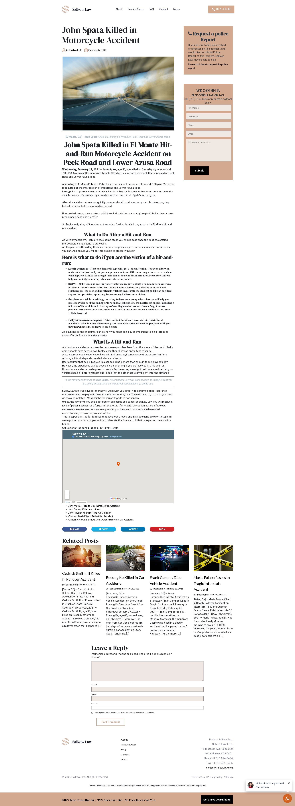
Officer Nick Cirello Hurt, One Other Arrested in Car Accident (101, 519)
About (119, 9)
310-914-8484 (222, 9)
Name (94, 685)
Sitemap (228, 776)
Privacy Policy (214, 776)
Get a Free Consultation (216, 799)
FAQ (151, 9)
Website (94, 704)
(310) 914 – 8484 (109, 427)
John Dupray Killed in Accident (84, 509)
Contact (163, 9)
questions (109, 409)
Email (93, 694)
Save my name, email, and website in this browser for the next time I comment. (124, 713)
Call (64, 427)
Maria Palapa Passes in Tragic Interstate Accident (212, 583)
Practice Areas (135, 9)
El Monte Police (86, 184)
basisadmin (75, 50)
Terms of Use (198, 776)
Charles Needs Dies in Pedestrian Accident (90, 516)
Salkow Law (68, 390)
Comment (95, 657)
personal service (79, 405)
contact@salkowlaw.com (219, 767)
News (176, 9)
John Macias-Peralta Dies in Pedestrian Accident (94, 505)
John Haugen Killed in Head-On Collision (89, 512)
